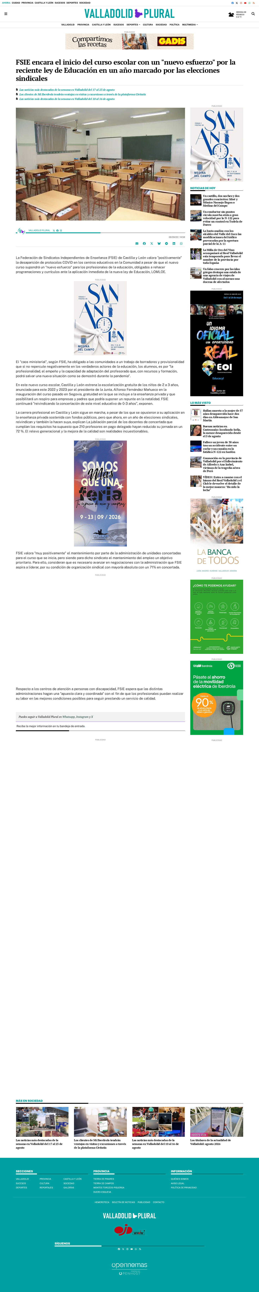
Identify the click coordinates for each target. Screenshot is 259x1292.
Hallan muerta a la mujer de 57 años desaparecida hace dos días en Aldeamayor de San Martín (223, 415)
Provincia (27, 3)
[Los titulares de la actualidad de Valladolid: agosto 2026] (216, 1121)
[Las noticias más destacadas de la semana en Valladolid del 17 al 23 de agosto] (42, 1121)
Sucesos (60, 3)
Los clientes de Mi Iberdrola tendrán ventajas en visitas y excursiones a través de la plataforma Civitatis (82, 94)
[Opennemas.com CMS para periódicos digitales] (129, 1268)
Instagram (82, 717)
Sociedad (84, 3)
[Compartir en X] (151, 243)
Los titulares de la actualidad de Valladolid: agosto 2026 (210, 1142)
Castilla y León (44, 3)
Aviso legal (177, 1183)
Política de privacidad (184, 1187)
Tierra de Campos (103, 1183)
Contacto (158, 1202)
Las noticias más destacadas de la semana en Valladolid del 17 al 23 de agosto (67, 90)
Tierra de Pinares (103, 1179)
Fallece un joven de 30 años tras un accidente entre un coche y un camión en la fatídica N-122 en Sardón (220, 447)
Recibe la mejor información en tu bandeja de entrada (51, 726)
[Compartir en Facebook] (144, 243)
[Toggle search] (253, 14)
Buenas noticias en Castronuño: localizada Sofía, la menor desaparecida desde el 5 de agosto (222, 431)
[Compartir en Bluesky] (159, 243)
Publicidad (144, 1202)
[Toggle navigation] (6, 14)
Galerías (69, 1187)
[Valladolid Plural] (129, 14)
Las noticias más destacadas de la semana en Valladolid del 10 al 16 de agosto (67, 99)
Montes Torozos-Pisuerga (108, 1187)
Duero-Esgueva (102, 1192)
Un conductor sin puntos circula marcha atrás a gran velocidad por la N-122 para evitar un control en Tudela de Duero (222, 218)
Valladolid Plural (40, 230)
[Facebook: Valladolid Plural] (57, 230)
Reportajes (46, 1187)
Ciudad (16, 3)
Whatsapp (68, 717)
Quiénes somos (180, 1179)
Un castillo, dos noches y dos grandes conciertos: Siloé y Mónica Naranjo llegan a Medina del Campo (221, 200)
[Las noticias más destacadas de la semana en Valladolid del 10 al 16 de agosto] (158, 1121)
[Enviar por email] (137, 243)
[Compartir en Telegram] (166, 243)
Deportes (72, 3)
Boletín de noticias (123, 1202)
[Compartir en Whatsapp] (181, 243)
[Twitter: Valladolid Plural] (54, 230)
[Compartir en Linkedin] (174, 243)
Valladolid (22, 1179)
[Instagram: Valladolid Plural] (61, 230)
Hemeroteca (102, 1202)
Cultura (44, 1183)
